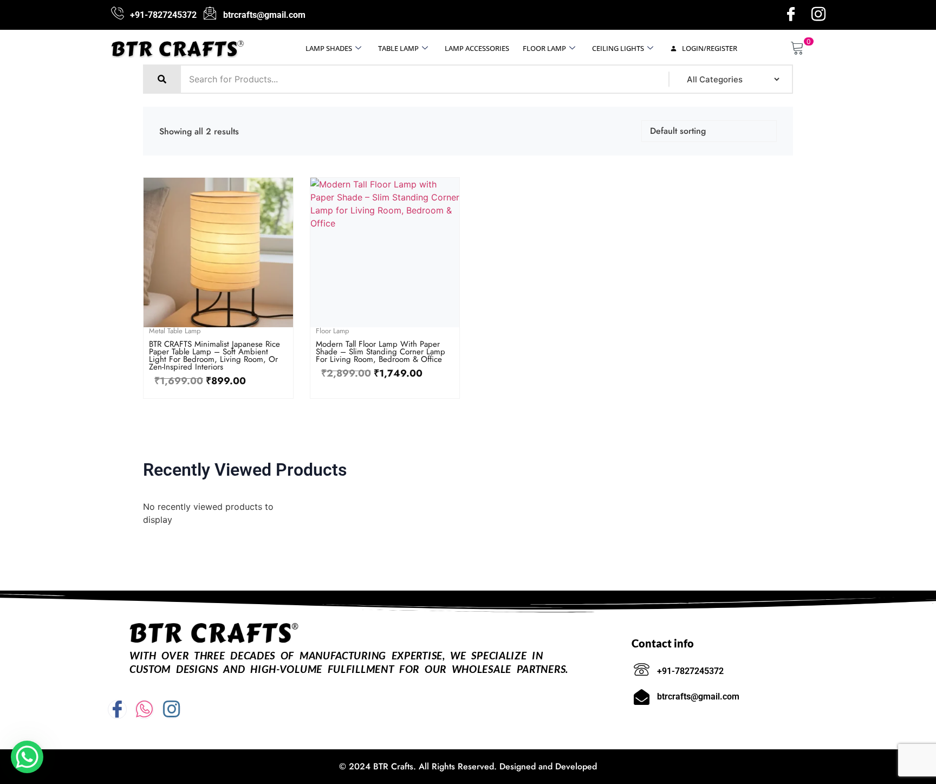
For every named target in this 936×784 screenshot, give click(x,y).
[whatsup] (144, 709)
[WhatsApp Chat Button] (27, 757)
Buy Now (218, 324)
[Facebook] (791, 14)
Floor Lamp (544, 48)
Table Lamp (398, 48)
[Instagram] (818, 14)
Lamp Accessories (477, 48)
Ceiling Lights (618, 48)
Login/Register (708, 48)
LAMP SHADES (329, 48)
